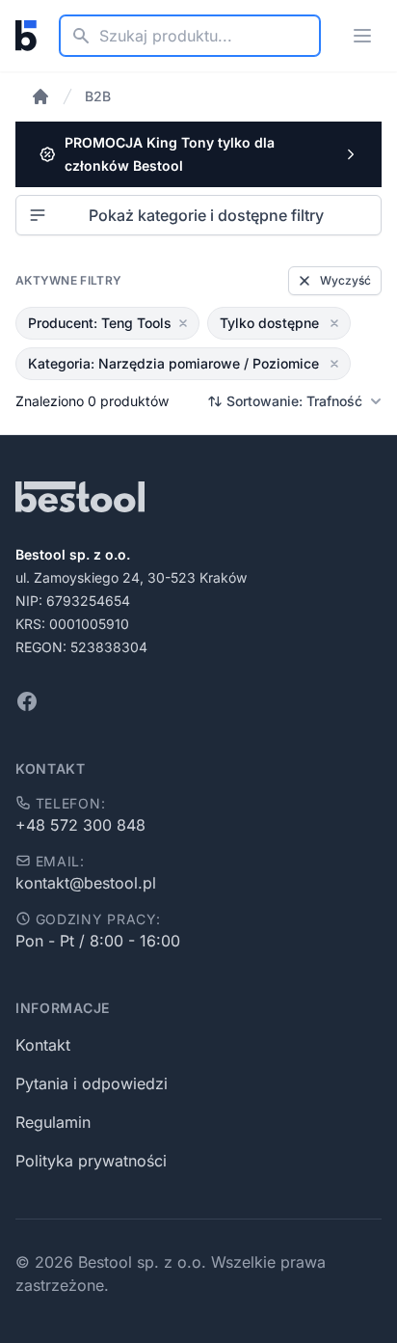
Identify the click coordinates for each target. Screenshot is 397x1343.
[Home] (40, 96)
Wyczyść (345, 280)
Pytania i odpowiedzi (91, 1083)
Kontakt (42, 1045)
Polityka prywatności (91, 1160)
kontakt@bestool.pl (85, 882)
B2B (98, 96)
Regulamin (53, 1122)
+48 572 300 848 (80, 825)
